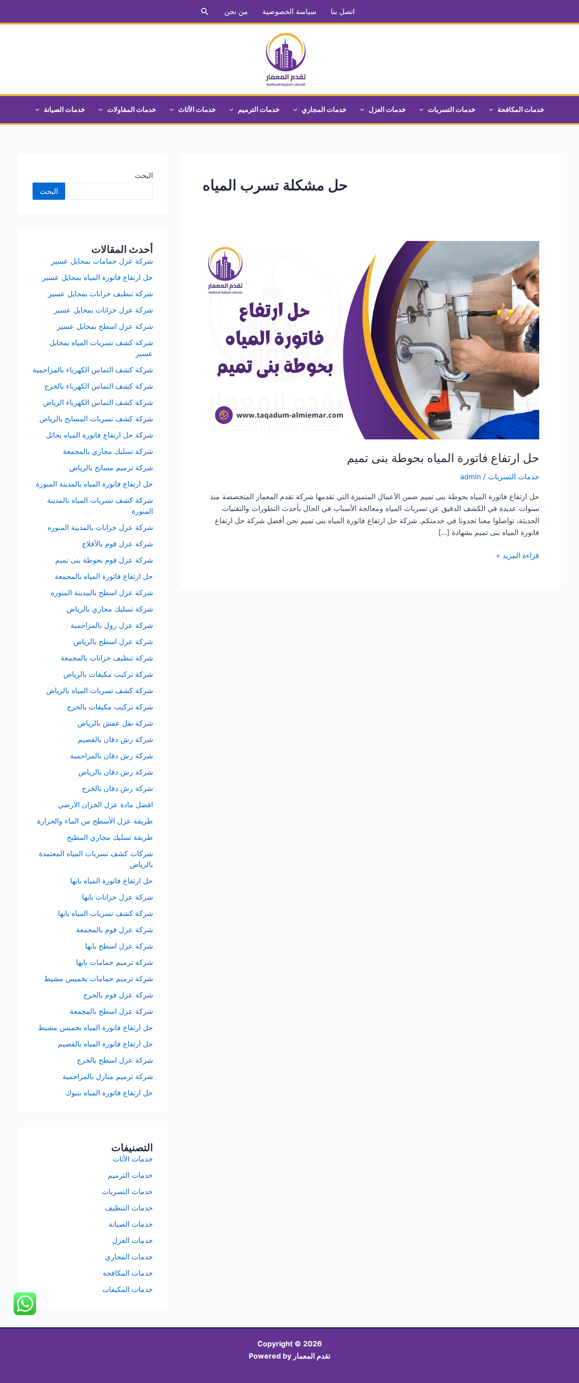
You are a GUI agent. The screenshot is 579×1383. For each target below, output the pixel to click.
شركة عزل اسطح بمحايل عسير (105, 326)
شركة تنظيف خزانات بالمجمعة (107, 657)
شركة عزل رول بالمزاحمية (112, 625)
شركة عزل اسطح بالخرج (115, 1060)
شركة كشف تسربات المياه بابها (105, 913)
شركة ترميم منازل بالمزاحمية (107, 1076)
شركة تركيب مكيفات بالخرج (110, 706)
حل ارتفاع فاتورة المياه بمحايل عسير (97, 277)
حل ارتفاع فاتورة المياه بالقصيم (105, 1043)
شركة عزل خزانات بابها (117, 896)
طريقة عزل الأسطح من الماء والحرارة (95, 820)
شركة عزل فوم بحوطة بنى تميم (104, 559)
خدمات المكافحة (521, 109)
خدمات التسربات (451, 109)
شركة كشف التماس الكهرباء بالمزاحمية (93, 369)
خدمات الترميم (259, 109)
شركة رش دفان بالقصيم (115, 739)
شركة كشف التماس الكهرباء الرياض (98, 402)
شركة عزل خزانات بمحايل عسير (103, 309)
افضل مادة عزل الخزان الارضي (105, 804)
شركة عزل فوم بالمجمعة (114, 929)
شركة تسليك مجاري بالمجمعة (108, 451)
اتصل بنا (343, 11)
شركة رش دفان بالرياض (115, 771)
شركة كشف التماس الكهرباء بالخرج (98, 385)
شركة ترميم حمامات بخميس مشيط (98, 978)
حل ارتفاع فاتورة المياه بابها (111, 880)
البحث (144, 175)
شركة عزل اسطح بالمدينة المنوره (102, 592)
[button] (204, 11)
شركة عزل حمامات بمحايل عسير (102, 260)
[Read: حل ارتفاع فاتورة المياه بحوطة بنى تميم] (371, 339)
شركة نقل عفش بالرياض (115, 723)
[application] (493, 109)
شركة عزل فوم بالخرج (118, 994)
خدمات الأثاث (197, 109)
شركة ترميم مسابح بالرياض (111, 467)
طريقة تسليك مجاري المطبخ (110, 837)
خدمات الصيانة (64, 109)
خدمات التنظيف (129, 1207)
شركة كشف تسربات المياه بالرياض (99, 690)
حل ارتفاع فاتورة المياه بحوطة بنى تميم (443, 458)
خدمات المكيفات (127, 1289)
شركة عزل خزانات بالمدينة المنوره (100, 527)
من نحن (236, 11)
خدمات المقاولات (131, 109)
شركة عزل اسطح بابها (119, 945)
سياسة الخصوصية (289, 11)
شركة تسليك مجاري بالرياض (109, 608)
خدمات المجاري (324, 109)
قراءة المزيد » (517, 555)
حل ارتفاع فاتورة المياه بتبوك (109, 1092)
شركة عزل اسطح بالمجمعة (111, 1011)
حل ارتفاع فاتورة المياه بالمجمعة (104, 576)
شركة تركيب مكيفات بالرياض (108, 674)
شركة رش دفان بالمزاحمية (111, 755)
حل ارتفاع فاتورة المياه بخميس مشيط (95, 1027)
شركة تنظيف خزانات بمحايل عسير (99, 293)
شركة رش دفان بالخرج (117, 788)
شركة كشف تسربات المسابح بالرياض (96, 418)
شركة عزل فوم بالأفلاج (117, 543)
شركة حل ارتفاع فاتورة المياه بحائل (99, 434)
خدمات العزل (387, 109)
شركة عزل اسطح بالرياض (113, 641)
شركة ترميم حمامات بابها (114, 962)
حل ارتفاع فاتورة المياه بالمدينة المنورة (94, 483)
